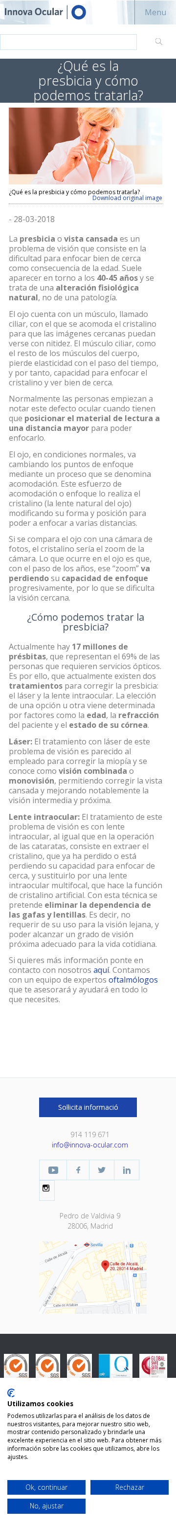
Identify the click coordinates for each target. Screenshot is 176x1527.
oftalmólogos (133, 979)
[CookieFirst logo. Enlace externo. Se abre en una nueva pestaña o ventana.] (11, 1393)
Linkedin (126, 1170)
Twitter (101, 1170)
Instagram (47, 1188)
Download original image (127, 198)
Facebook (78, 1170)
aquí (101, 970)
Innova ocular (54, 12)
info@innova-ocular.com (90, 1144)
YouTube (53, 1170)
